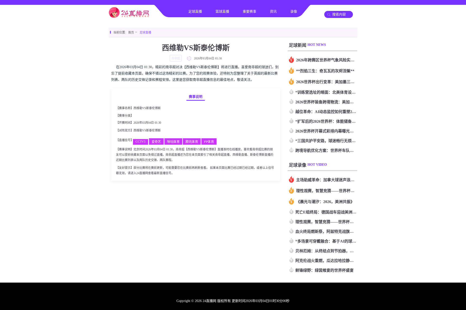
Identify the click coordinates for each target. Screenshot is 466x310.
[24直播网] (129, 16)
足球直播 (195, 11)
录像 (293, 11)
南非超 (138, 115)
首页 (171, 11)
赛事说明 (195, 96)
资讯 (273, 11)
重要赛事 (249, 11)
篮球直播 (222, 11)
